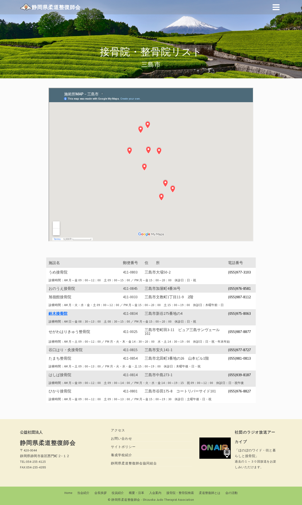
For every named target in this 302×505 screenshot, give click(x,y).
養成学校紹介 (121, 455)
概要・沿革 (136, 493)
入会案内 (155, 493)
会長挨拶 (100, 493)
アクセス (118, 430)
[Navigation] (276, 7)
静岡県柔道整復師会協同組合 (134, 463)
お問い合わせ (121, 438)
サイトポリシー (123, 447)
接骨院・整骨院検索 (180, 493)
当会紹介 (83, 493)
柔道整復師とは (209, 493)
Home (68, 493)
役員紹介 (118, 493)
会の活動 (231, 493)
